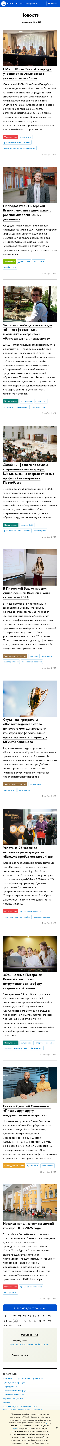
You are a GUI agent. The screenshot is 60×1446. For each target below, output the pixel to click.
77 (19, 1316)
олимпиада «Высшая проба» (17, 916)
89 (30, 1321)
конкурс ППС (10, 1292)
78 (24, 1316)
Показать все (19, 1355)
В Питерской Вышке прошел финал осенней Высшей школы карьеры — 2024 (26, 592)
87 (20, 1321)
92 (44, 1321)
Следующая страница (29, 1308)
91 (39, 1321)
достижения (24, 261)
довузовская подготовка (15, 1048)
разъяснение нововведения (17, 142)
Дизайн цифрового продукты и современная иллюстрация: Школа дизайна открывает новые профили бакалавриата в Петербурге (28, 473)
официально (25, 136)
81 (39, 1316)
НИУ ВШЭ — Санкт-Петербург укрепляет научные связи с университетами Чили (27, 73)
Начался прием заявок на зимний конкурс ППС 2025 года (28, 1225)
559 (20, 1325)
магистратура (38, 406)
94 (5, 1325)
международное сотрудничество (20, 148)
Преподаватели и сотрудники (16, 1390)
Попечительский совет (13, 1394)
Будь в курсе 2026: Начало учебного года (29, 1344)
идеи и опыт (38, 261)
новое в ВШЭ (27, 525)
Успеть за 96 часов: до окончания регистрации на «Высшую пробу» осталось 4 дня (28, 852)
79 (29, 1316)
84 (5, 1321)
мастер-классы (11, 661)
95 (10, 1325)
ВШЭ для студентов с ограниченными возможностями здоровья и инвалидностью (22, 1408)
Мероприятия (29, 1334)
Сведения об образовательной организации (23, 1378)
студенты (8, 406)
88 (25, 1321)
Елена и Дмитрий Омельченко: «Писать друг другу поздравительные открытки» (27, 1110)
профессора (10, 267)
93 (49, 1321)
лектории (34, 656)
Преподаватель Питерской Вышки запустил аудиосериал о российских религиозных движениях (27, 212)
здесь (48, 1423)
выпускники (26, 1042)
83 (49, 1316)
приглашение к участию (31, 911)
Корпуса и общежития (13, 1398)
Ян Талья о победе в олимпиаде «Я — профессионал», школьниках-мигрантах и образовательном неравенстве (27, 332)
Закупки (6, 1402)
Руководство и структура (14, 1382)
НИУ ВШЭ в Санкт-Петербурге (22, 3)
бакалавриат (22, 406)
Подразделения (10, 1386)
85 (10, 1321)
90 (35, 1321)
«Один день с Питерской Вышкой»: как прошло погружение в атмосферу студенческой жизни (22, 981)
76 (14, 1316)
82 (44, 1316)
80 (34, 1316)
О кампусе (10, 1374)
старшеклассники (42, 916)
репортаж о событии (32, 661)
